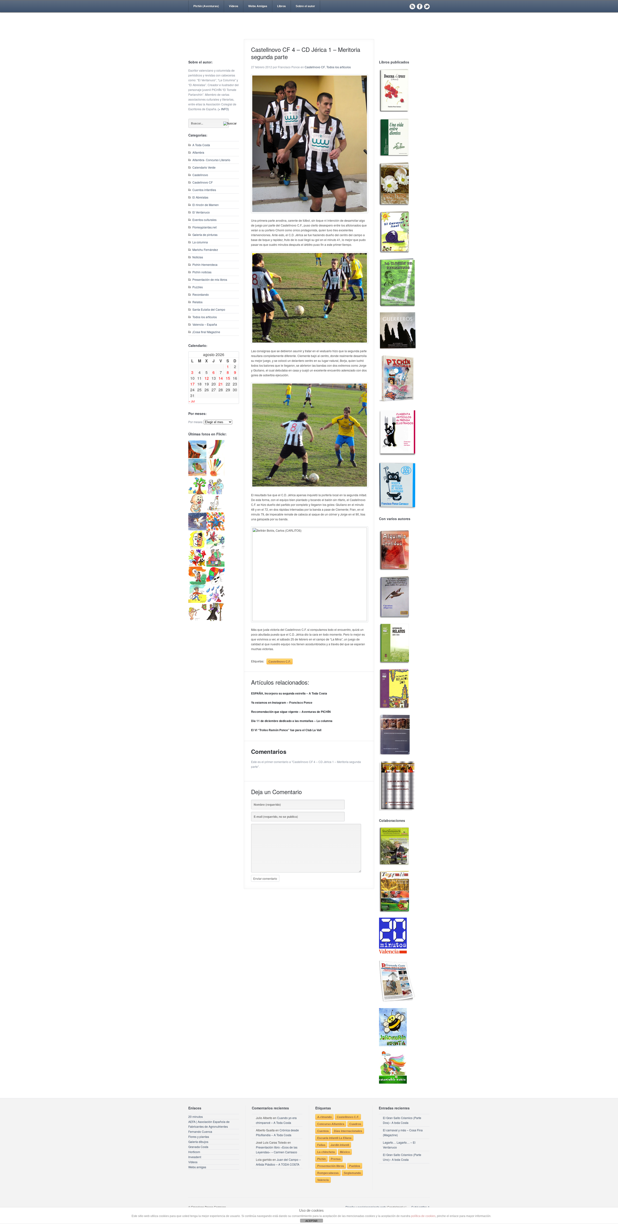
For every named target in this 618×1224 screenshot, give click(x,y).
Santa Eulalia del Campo (208, 309)
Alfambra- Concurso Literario (211, 160)
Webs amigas (197, 1167)
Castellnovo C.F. (279, 661)
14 (220, 378)
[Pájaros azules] (197, 493)
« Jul (192, 401)
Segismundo (352, 1173)
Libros (281, 6)
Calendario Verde (204, 167)
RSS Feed (412, 6)
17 (192, 384)
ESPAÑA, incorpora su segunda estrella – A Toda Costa (289, 693)
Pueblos (354, 1166)
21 (220, 384)
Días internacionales (348, 1131)
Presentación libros (330, 1166)
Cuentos (323, 1131)
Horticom (194, 1152)
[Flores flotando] (215, 547)
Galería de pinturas (205, 235)
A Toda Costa (201, 145)
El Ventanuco (201, 212)
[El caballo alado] (197, 529)
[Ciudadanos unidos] (197, 565)
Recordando (200, 294)
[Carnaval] (215, 583)
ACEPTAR (311, 1220)
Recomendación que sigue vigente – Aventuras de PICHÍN (291, 711)
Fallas (321, 1145)
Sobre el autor (305, 6)
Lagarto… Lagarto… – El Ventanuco (399, 1144)
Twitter (427, 6)
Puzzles (197, 287)
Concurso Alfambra (330, 1124)
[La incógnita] (197, 583)
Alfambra (198, 152)
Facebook (419, 6)
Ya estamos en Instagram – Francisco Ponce (281, 702)
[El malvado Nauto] (215, 529)
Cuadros (355, 1124)
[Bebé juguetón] (197, 511)
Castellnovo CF (202, 182)
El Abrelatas (200, 197)
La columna (200, 242)
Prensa (336, 1159)
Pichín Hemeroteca (205, 264)
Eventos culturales (204, 220)
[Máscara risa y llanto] (197, 547)
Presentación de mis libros (209, 279)
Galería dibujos (198, 1142)
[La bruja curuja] (215, 620)
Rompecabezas (328, 1173)
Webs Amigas (257, 6)
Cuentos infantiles (204, 190)
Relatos (197, 302)
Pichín (321, 1159)
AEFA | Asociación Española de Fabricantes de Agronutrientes (209, 1124)
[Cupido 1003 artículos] (197, 620)
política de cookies (423, 1216)
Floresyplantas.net (204, 227)
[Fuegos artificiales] (215, 475)
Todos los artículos (204, 317)
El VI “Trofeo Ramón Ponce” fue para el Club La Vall (286, 730)
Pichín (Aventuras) (206, 6)
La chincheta (326, 1152)
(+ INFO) (223, 109)
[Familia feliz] (215, 565)
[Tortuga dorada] (197, 475)
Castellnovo (200, 175)
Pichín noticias (201, 272)
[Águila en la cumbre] (197, 457)
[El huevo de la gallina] (215, 511)
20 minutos (195, 1116)
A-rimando (324, 1117)
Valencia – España (204, 324)
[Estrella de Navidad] (215, 457)
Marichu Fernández (205, 250)
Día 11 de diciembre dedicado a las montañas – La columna (291, 721)
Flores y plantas (198, 1137)
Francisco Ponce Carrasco (307, 33)
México (345, 1152)
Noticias (197, 257)
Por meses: (195, 422)
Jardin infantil (339, 1145)
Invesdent (194, 1157)
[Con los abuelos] (215, 493)
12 (206, 378)
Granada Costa (198, 1147)
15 (228, 378)
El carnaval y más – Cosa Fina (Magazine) (403, 1132)
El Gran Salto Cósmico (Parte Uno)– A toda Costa (402, 1157)
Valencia (323, 1180)
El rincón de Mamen (205, 205)
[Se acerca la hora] (197, 601)
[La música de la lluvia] (215, 601)
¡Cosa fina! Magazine (206, 332)
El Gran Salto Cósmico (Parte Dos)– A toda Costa (402, 1120)
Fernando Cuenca (200, 1131)
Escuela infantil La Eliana (334, 1138)
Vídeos (233, 6)
